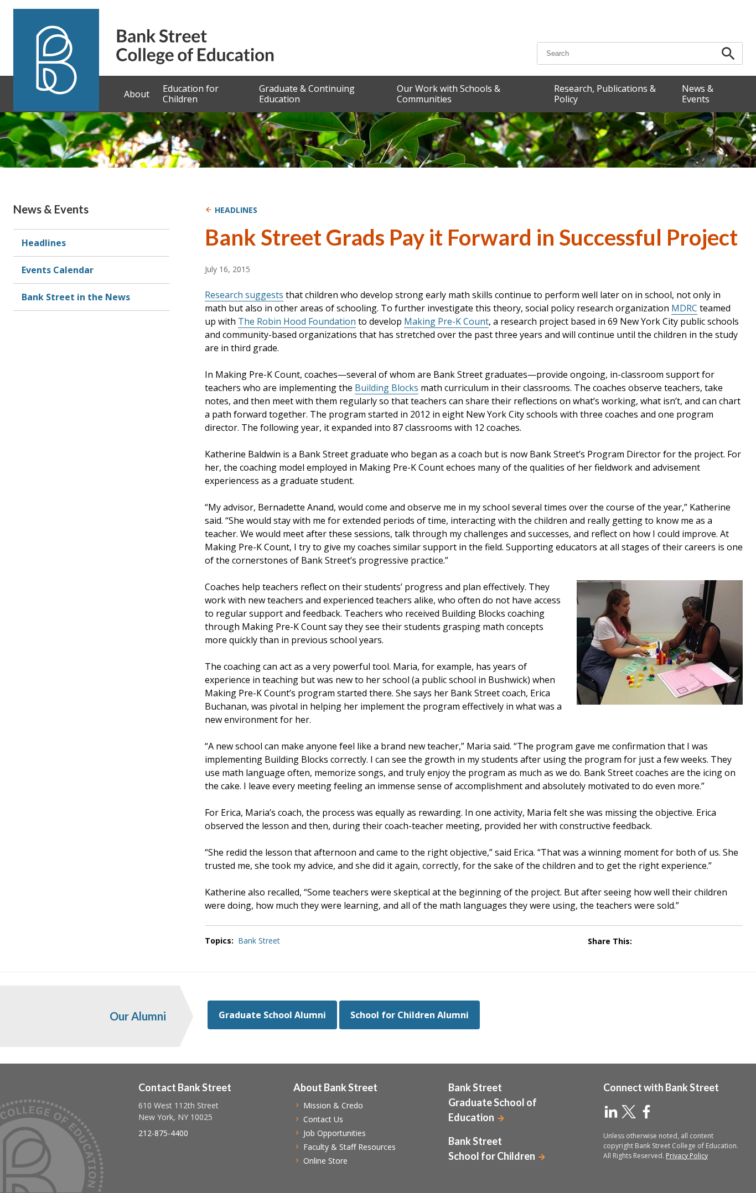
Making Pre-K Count (446, 321)
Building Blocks (386, 388)
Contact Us (323, 1119)
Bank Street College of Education (194, 47)
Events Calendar (58, 270)
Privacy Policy (687, 1155)
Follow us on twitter (628, 1111)
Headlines (44, 243)
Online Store (325, 1160)
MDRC (684, 308)
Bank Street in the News (76, 297)
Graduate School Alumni (272, 1015)
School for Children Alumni (409, 1015)
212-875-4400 (163, 1133)
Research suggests (244, 295)
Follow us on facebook (646, 1111)
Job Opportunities (334, 1133)
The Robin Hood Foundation (297, 321)
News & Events (51, 209)
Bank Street (259, 940)
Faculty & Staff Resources (349, 1147)
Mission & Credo (333, 1105)
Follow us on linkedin (611, 1111)
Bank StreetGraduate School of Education (492, 1102)
